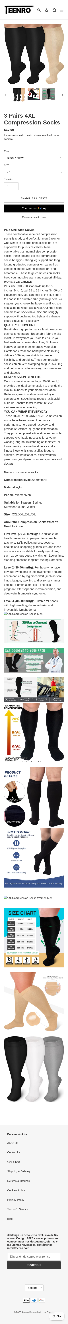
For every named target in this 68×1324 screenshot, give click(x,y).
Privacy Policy (15, 1199)
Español (33, 1287)
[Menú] (62, 10)
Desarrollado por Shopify (41, 1312)
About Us (12, 1143)
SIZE (6, 165)
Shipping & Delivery (18, 1171)
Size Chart (13, 1161)
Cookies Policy (16, 1190)
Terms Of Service (17, 1209)
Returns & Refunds (18, 1180)
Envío (29, 135)
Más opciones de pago (34, 217)
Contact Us (14, 1152)
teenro (25, 1312)
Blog (10, 1218)
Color (6, 151)
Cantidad (8, 179)
